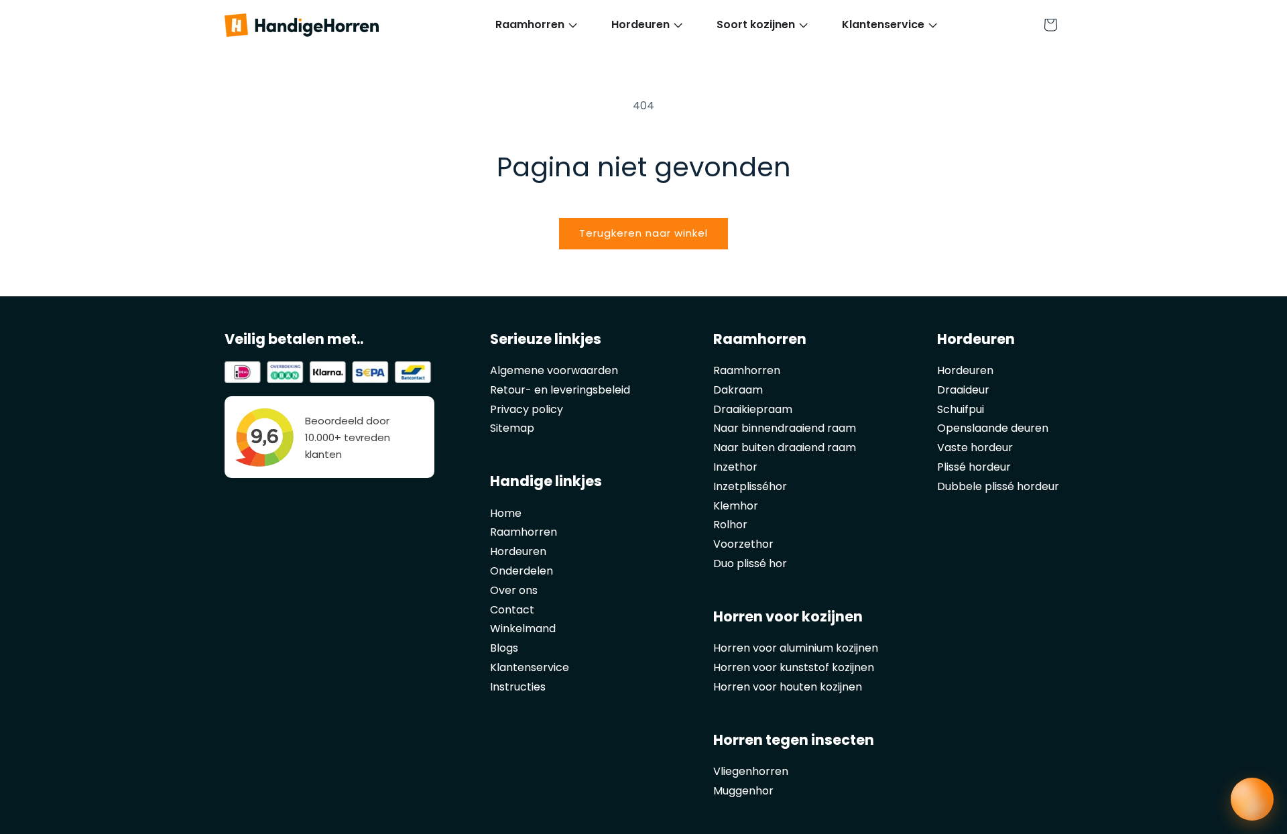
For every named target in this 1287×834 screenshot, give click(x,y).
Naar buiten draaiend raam (784, 447)
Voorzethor (743, 544)
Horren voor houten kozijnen (787, 687)
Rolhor (730, 524)
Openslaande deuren (992, 428)
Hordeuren (518, 551)
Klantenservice (529, 667)
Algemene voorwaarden (554, 370)
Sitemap (512, 428)
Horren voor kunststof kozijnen (793, 667)
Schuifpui (960, 409)
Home (506, 513)
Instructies (518, 687)
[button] (529, 25)
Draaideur (963, 390)
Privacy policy (526, 409)
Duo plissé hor (750, 563)
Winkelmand (523, 628)
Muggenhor (743, 790)
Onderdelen (521, 571)
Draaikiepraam (752, 409)
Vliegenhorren (750, 771)
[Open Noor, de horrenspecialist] (1252, 799)
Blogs (504, 648)
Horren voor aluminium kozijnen (795, 648)
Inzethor (735, 467)
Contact (512, 609)
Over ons (514, 590)
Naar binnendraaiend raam (784, 428)
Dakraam (738, 390)
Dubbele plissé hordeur (998, 486)
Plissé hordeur (974, 467)
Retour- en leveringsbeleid (560, 390)
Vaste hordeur (975, 447)
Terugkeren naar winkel (643, 233)
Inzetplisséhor (750, 486)
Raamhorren (523, 532)
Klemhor (735, 506)
